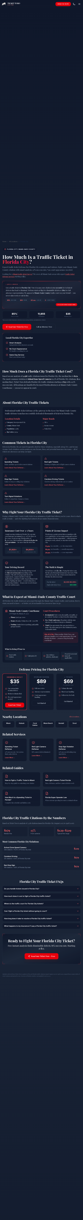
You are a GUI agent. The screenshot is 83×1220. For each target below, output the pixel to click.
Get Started (41, 703)
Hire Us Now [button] (63, 4)
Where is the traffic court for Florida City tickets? (24, 904)
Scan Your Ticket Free (67, 304)
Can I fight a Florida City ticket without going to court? (25, 911)
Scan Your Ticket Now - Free (43, 956)
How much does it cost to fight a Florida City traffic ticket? (27, 896)
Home (4, 241)
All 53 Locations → (75, 717)
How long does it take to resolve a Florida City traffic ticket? (28, 919)
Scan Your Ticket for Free (18, 327)
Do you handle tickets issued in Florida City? (21, 889)
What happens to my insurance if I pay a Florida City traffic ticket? (30, 926)
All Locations (13, 241)
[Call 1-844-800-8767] (74, 4)
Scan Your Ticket (14, 705)
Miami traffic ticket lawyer (22, 274)
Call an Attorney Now (44, 327)
